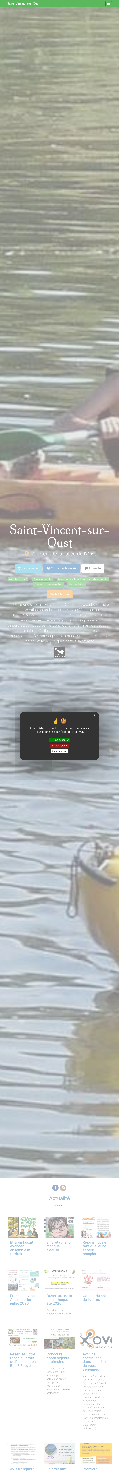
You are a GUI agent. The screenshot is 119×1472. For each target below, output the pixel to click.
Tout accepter (61, 739)
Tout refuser (61, 745)
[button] (9, 589)
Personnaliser (59, 751)
